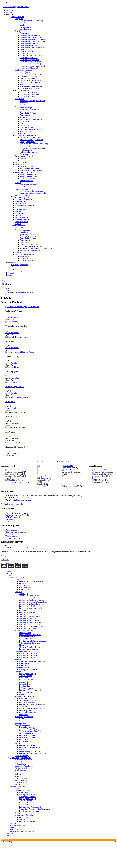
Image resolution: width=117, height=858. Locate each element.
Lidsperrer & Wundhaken (24, 205)
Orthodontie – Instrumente (24, 172)
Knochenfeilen (25, 125)
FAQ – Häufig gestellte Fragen (16, 513)
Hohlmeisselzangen (27, 127)
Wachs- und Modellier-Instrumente (32, 148)
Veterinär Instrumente (18, 226)
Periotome (23, 49)
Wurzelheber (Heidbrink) (29, 58)
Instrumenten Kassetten (28, 185)
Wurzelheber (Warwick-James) (31, 62)
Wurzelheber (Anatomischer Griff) (32, 66)
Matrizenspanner (26, 150)
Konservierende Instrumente (25, 136)
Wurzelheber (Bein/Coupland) (31, 56)
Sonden (22, 25)
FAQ (12, 267)
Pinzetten (23, 23)
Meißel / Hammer (26, 131)
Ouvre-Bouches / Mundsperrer (31, 119)
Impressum (9, 521)
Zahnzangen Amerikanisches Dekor (33, 47)
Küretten (23, 158)
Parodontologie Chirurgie (24, 156)
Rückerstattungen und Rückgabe (22, 271)
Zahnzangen (24, 33)
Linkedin (20, 504)
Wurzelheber (24, 54)
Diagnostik (19, 19)
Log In (8, 3)
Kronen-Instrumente (27, 166)
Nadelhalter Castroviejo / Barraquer (32, 101)
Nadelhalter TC (25, 103)
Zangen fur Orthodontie (28, 177)
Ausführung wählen (12, 378)
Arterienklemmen (26, 115)
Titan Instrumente (21, 189)
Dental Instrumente (17, 17)
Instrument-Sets (21, 162)
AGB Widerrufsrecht (13, 517)
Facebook (4, 504)
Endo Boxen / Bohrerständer (30, 187)
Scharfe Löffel (25, 123)
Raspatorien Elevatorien (28, 76)
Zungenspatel (25, 121)
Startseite (9, 11)
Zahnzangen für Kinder (28, 45)
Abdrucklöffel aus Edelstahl (30, 168)
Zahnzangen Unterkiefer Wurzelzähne (33, 41)
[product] (60, 307)
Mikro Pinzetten (25, 72)
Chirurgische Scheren (23, 90)
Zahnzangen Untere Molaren (30, 37)
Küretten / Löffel (21, 207)
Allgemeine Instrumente (24, 199)
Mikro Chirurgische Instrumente (31, 191)
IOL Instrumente (21, 209)
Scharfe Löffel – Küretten (29, 244)
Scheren (18, 215)
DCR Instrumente (21, 218)
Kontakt (9, 275)
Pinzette (18, 211)
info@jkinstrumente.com (22, 500)
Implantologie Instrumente (24, 70)
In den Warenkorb (12, 318)
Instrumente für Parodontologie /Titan (33, 193)
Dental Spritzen (25, 29)
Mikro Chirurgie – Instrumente (31, 74)
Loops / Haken (20, 201)
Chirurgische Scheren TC (29, 92)
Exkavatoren (24, 154)
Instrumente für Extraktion (24, 254)
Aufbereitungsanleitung (19, 265)
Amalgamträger (25, 146)
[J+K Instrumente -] (15, 7)
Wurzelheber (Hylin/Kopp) (29, 60)
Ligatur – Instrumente (27, 179)
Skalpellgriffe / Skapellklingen (31, 86)
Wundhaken (24, 117)
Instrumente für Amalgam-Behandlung (34, 144)
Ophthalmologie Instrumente (21, 197)
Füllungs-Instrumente (27, 142)
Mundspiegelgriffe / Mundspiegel (32, 21)
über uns (9, 13)
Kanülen (23, 133)
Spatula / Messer (21, 203)
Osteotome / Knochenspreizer (30, 82)
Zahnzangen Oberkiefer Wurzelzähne (33, 39)
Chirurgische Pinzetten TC (29, 109)
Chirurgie (18, 111)
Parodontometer (25, 27)
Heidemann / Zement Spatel (30, 138)
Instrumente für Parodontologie (31, 129)
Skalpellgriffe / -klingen (28, 113)
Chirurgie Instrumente (23, 230)
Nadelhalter (19, 99)
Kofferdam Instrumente (28, 152)
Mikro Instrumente (22, 220)
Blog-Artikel (15, 269)
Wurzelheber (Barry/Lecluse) (30, 64)
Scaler (22, 160)
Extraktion (19, 31)
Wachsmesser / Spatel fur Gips (31, 170)
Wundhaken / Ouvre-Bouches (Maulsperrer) (36, 248)
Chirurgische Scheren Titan (30, 95)
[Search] (24, 281)
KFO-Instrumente (26, 181)
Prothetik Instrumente (23, 164)
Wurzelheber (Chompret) (29, 68)
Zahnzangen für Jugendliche (30, 43)
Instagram (12, 504)
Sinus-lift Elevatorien (27, 78)
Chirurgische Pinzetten (23, 107)
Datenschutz (9, 519)
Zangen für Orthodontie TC (30, 174)
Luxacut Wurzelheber (27, 52)
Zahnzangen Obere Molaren (30, 35)
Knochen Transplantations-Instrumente (34, 80)
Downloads (10, 273)
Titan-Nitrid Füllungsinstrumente (31, 140)
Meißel (22, 84)
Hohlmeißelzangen (26, 242)
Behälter (18, 183)
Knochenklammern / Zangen (30, 250)
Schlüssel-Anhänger (22, 195)
